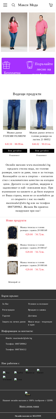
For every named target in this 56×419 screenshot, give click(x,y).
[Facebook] (5, 355)
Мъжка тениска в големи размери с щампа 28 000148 (33, 228)
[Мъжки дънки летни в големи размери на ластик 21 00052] (41, 115)
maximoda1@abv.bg (22, 338)
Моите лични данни (29, 406)
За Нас (5, 304)
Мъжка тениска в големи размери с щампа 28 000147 (33, 246)
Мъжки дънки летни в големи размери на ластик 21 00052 (41, 136)
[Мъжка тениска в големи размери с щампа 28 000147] (12, 250)
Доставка (32, 316)
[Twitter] (12, 355)
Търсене (6, 316)
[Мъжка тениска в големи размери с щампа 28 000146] (12, 267)
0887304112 (20, 349)
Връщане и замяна (37, 310)
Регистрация (8, 310)
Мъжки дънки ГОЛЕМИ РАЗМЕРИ (14, 134)
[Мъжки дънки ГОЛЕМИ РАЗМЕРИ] (14, 115)
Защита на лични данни (14, 322)
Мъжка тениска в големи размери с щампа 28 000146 (33, 264)
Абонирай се (14, 282)
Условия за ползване (38, 304)
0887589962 (20, 344)
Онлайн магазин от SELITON (28, 416)
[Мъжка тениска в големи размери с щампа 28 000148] (12, 232)
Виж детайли (15, 151)
